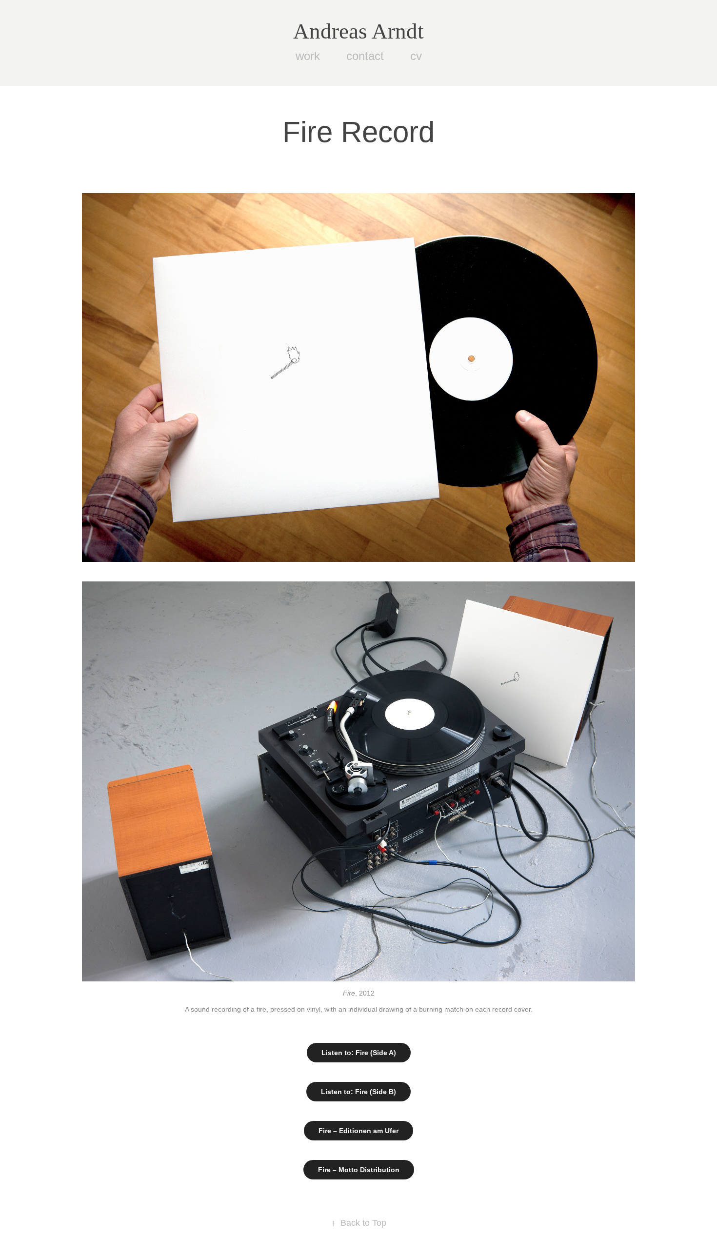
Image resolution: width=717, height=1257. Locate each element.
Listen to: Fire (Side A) (358, 1053)
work (308, 55)
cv (416, 55)
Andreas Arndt (358, 31)
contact (365, 55)
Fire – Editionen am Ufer (358, 1131)
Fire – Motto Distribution (358, 1170)
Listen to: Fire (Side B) (358, 1092)
